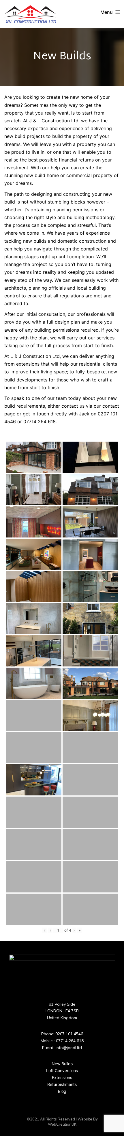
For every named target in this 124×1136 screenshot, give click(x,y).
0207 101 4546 (69, 1033)
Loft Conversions (62, 1070)
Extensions (62, 1077)
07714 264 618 (70, 1040)
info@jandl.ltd (69, 1047)
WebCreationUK (62, 1124)
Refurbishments (62, 1084)
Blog (62, 1091)
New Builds (62, 1063)
